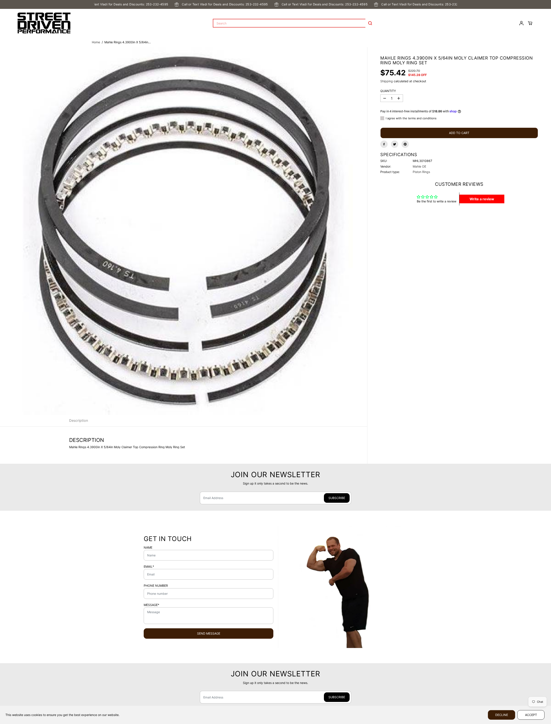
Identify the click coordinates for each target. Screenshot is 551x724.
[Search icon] (370, 23)
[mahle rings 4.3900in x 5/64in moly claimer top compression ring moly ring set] (183, 231)
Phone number (156, 585)
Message (151, 605)
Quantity (388, 91)
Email (149, 566)
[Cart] (530, 23)
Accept (531, 715)
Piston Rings (421, 172)
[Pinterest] (405, 144)
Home (96, 42)
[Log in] (521, 23)
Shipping (386, 81)
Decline (501, 715)
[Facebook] (384, 144)
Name (148, 547)
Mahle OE (419, 166)
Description (78, 420)
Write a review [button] (482, 199)
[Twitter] (394, 144)
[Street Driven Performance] (44, 23)
